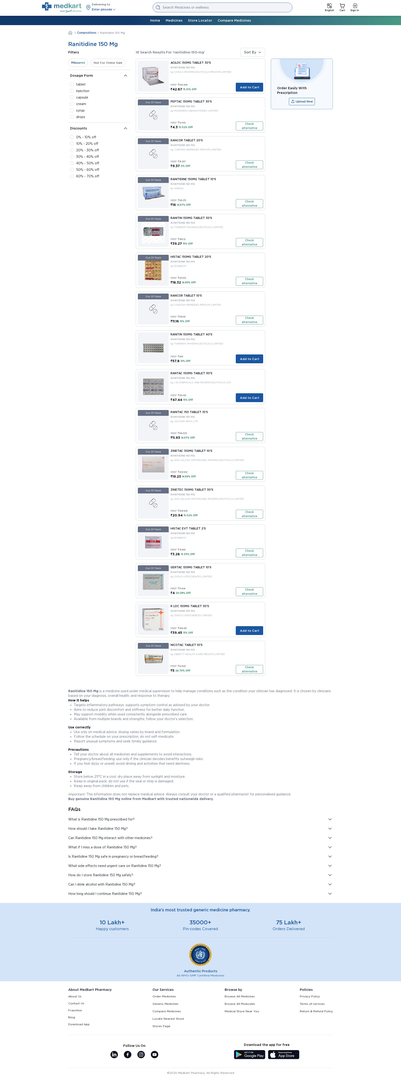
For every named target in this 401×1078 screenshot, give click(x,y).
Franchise (75, 1010)
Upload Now (304, 101)
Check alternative (249, 126)
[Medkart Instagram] (141, 1055)
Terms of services (312, 1003)
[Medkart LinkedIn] (114, 1055)
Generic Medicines (165, 1003)
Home (155, 20)
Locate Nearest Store (168, 1018)
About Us (74, 996)
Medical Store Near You (242, 1011)
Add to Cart (249, 87)
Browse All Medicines (240, 996)
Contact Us (76, 1003)
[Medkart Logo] (62, 7)
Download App (79, 1024)
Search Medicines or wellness (186, 7)
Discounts (78, 128)
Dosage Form (81, 75)
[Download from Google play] (249, 1055)
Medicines (174, 20)
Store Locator (200, 20)
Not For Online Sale (108, 62)
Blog (71, 1017)
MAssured (78, 62)
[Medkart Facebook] (127, 1055)
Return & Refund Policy (316, 1011)
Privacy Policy (310, 996)
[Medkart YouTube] (154, 1055)
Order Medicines (164, 996)
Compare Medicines (234, 20)
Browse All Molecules (240, 1003)
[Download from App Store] (283, 1055)
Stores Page (161, 1026)
